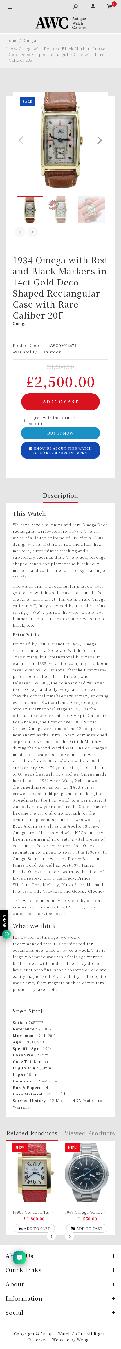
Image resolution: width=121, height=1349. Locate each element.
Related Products (32, 1133)
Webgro (85, 1339)
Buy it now (60, 433)
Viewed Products (89, 1133)
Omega (20, 323)
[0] (110, 7)
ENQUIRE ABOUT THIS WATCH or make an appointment (62, 451)
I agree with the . (54, 420)
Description (60, 495)
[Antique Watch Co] (60, 24)
